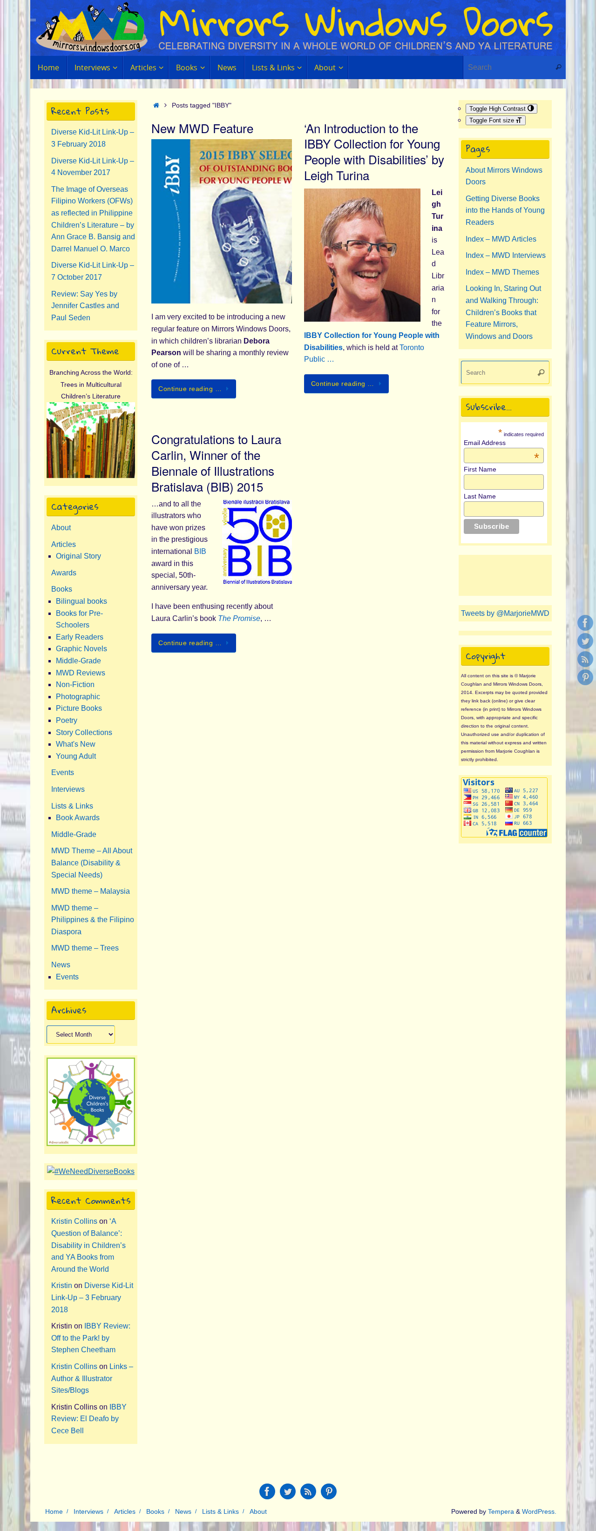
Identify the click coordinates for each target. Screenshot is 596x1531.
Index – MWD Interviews (506, 255)
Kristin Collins (74, 1221)
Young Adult (76, 756)
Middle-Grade (78, 661)
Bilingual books (81, 601)
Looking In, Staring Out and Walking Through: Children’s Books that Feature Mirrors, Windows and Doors (503, 312)
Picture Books (79, 708)
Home (54, 1511)
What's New (75, 744)
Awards (63, 573)
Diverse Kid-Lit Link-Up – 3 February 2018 (92, 1297)
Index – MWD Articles (501, 239)
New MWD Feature (202, 127)
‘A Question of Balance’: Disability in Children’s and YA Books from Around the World (88, 1245)
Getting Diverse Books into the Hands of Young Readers (505, 210)
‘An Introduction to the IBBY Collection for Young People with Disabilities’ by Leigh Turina (374, 151)
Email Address (501, 442)
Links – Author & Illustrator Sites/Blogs (92, 1378)
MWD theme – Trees (85, 948)
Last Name (480, 496)
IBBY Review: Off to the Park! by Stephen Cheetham (90, 1338)
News (60, 965)
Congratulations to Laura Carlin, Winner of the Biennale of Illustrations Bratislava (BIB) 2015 (216, 462)
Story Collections (84, 732)
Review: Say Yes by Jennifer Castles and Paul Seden (85, 306)
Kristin (61, 1285)
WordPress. (539, 1511)
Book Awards (78, 818)
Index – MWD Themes (502, 272)
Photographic (78, 697)
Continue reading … (190, 388)
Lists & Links (72, 806)
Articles (63, 544)
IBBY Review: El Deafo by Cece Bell (89, 1419)
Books (61, 589)
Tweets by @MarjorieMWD (505, 613)
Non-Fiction (75, 684)
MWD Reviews (80, 673)
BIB (200, 551)
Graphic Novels (81, 649)
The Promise (239, 618)
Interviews (68, 789)
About (61, 528)
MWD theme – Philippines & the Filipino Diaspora (92, 920)
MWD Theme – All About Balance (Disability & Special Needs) (91, 862)
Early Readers (79, 637)
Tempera (501, 1511)
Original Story (78, 556)
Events (62, 772)
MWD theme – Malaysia (90, 891)
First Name (480, 469)
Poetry (66, 720)
